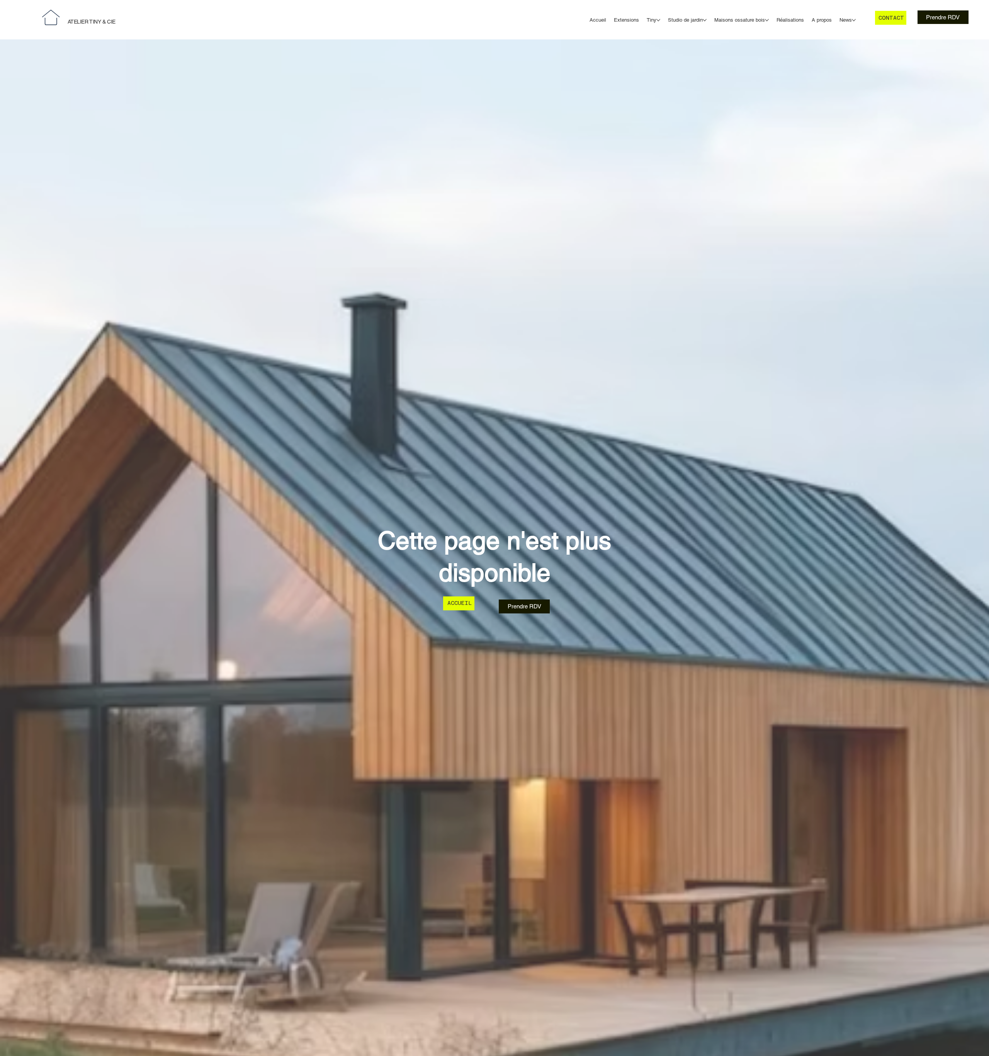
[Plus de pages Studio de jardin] (705, 20)
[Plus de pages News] (854, 20)
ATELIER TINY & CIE (91, 22)
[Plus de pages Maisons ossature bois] (767, 20)
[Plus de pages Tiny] (658, 20)
